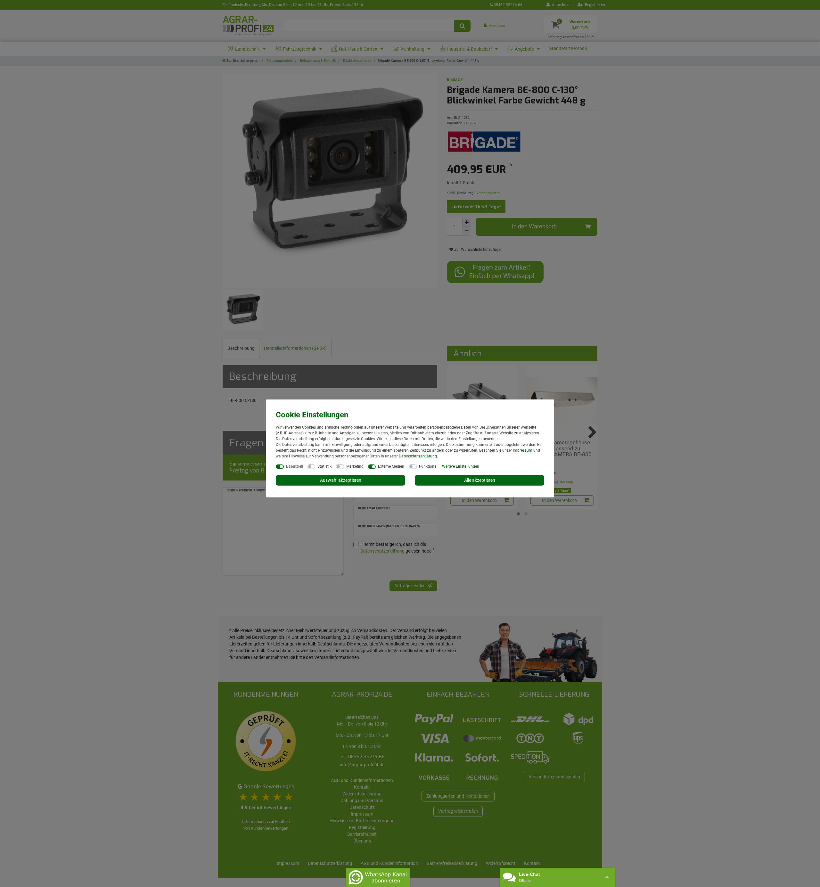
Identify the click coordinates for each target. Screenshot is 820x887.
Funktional (428, 466)
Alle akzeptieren (479, 479)
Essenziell (294, 466)
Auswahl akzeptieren (340, 479)
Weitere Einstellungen (460, 466)
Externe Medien (391, 466)
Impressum (522, 450)
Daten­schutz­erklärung (418, 456)
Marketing (355, 466)
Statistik (324, 466)
